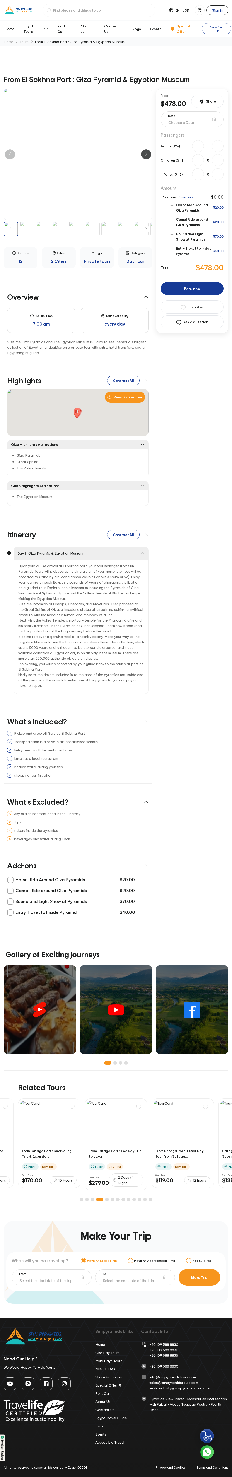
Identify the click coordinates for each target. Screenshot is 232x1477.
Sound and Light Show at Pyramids (190, 236)
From (22, 1274)
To (104, 1274)
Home (9, 28)
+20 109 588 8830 (163, 1344)
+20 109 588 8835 (163, 1355)
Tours (24, 41)
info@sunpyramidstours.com (172, 1377)
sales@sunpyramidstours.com (173, 1382)
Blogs (136, 28)
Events (155, 28)
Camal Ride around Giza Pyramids (192, 222)
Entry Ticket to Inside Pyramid (194, 251)
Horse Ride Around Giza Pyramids (192, 207)
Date (171, 115)
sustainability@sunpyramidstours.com (180, 1387)
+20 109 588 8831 (163, 1349)
